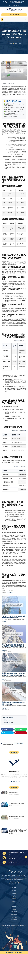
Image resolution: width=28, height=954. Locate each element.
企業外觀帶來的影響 (14, 792)
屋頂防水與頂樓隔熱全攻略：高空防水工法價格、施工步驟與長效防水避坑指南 (13, 674)
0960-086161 (10, 592)
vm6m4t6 (12, 858)
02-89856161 (10, 591)
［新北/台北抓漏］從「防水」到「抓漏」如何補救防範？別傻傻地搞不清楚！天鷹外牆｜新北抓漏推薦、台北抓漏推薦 (18, 831)
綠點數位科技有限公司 (16, 927)
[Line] (12, 882)
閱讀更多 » (4, 621)
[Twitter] (11, 781)
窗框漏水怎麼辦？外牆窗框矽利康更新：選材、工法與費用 (13, 703)
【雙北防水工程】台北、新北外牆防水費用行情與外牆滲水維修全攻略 (13, 617)
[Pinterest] (19, 781)
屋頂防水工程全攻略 (8, 722)
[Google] (14, 781)
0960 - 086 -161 (13, 863)
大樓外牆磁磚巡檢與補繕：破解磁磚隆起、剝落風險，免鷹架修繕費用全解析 (13, 645)
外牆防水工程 (7, 720)
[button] (2, 19)
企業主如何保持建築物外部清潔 (16, 803)
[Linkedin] (18, 5)
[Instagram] (16, 5)
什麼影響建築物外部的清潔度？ (16, 816)
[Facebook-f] (9, 781)
